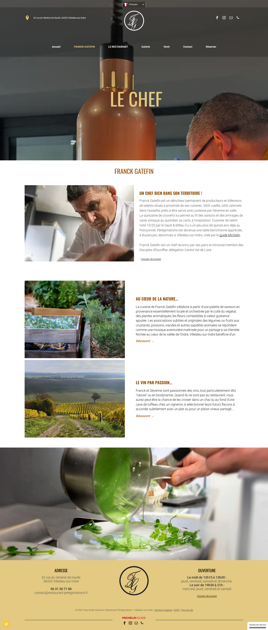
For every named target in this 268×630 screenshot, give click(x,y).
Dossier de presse (151, 259)
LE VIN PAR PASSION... (154, 382)
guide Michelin (230, 235)
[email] (231, 18)
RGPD (177, 610)
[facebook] (217, 18)
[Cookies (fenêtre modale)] (6, 623)
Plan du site (187, 610)
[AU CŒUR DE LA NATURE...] (75, 319)
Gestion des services (257, 624)
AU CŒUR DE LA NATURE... (157, 299)
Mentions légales (163, 610)
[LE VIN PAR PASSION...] (75, 399)
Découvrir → (145, 341)
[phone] (238, 18)
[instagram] (224, 18)
